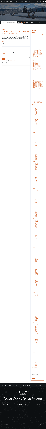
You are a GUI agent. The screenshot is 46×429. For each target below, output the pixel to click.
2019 (34, 204)
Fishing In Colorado (35, 70)
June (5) (36, 210)
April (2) (36, 122)
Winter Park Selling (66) (36, 56)
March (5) (36, 326)
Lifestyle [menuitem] (17, 1)
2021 (34, 175)
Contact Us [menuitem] (30, 1)
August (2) (36, 227)
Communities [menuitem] (12, 1)
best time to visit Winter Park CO (37, 65)
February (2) (36, 134)
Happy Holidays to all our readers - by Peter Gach (15, 31)
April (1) (36, 238)
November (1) (36, 144)
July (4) (36, 155)
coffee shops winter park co (36, 67)
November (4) (36, 260)
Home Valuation (41, 385)
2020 (34, 188)
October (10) (36, 363)
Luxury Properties (25, 385)
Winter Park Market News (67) (37, 50)
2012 (34, 307)
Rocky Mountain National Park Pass (37, 85)
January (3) (36, 108)
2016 (34, 247)
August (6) (36, 272)
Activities (34, 62)
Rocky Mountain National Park (37, 83)
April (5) (36, 283)
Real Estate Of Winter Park (36, 82)
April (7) (36, 313)
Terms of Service (14, 60)
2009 (34, 352)
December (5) (36, 261)
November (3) (36, 159)
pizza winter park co (35, 80)
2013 (34, 292)
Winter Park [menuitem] (13, 410)
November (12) (36, 364)
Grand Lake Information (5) (36, 40)
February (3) (36, 109)
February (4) (36, 236)
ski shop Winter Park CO (36, 88)
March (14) (36, 341)
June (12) (36, 344)
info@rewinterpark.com (23, 404)
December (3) (36, 335)
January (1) (36, 119)
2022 (34, 161)
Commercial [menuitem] (2, 417)
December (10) (36, 365)
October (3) (36, 200)
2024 (34, 132)
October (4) (36, 304)
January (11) (36, 339)
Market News (35, 78)
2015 (34, 263)
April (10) (36, 342)
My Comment (3, 53)
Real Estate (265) (35, 42)
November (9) (36, 334)
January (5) (36, 294)
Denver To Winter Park (36, 69)
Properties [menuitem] (7, 1)
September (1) (36, 142)
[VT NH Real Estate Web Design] (41, 424)
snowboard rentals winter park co (37, 89)
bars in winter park (35, 64)
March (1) (36, 121)
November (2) (36, 172)
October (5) (36, 259)
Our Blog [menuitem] (39, 410)
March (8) (36, 355)
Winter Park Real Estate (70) (37, 52)
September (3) (36, 157)
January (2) (36, 163)
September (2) (36, 228)
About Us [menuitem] (26, 1)
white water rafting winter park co (37, 92)
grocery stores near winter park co (37, 71)
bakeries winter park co (36, 63)
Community (3, 385)
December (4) (36, 231)
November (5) (36, 305)
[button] (20, 22)
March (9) (36, 296)
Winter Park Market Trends (36, 98)
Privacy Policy (11, 60)
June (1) (36, 154)
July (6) (36, 345)
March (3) (36, 192)
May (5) (36, 167)
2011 (34, 322)
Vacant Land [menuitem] (2, 418)
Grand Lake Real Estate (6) (36, 41)
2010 (34, 337)
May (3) (36, 123)
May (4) (36, 112)
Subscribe (34, 30)
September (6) (36, 273)
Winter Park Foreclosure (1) (36, 49)
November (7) (36, 275)
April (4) (36, 111)
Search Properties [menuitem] (3, 410)
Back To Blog (3, 29)
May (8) (36, 298)
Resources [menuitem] (21, 1)
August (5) (36, 156)
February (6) (36, 325)
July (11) (36, 271)
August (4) (36, 126)
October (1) (36, 143)
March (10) (36, 165)
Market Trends (35, 79)
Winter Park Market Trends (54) (37, 51)
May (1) (36, 181)
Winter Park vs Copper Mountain (37, 102)
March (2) (36, 110)
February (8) (36, 340)
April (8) (36, 327)
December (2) (36, 202)
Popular (17, 385)
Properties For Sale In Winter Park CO (38, 81)
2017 (34, 233)
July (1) (36, 169)
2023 (34, 147)
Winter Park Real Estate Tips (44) (37, 53)
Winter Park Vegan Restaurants (37, 101)
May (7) (36, 314)
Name (2, 45)
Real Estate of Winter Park (6, 33)
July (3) (36, 114)
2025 (34, 117)
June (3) (36, 124)
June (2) (36, 113)
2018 (34, 218)
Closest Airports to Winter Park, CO (37, 66)
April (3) (36, 208)
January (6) (36, 280)
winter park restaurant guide (37, 100)
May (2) (36, 153)
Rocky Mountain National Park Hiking (38, 84)
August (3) (36, 115)
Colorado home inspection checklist (37, 68)
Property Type (10, 385)
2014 (34, 278)
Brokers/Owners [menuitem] (25, 410)
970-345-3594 (39, 1)
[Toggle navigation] (44, 1)
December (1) (36, 145)
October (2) (36, 171)
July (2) (36, 125)
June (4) (36, 270)
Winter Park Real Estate (36, 99)
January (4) (36, 265)
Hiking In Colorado (35, 72)
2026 (34, 106)
